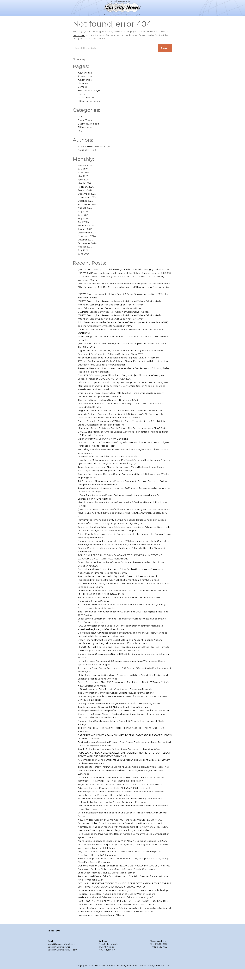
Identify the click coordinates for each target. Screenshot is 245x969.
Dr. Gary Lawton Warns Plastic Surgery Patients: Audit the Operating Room (119, 703)
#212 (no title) (85, 80)
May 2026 (83, 176)
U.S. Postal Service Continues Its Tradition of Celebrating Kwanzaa (114, 312)
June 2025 (83, 215)
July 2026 (83, 169)
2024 (80, 116)
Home (81, 94)
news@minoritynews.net (59, 947)
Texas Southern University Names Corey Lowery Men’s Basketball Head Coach (121, 467)
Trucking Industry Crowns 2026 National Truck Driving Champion (114, 707)
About (143, 965)
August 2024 (85, 246)
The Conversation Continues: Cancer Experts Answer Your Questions (116, 693)
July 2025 (83, 211)
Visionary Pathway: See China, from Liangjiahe (103, 439)
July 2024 (83, 250)
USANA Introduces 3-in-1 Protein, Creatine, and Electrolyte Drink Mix (115, 689)
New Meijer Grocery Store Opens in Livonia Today (105, 470)
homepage (79, 35)
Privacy (151, 965)
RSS (80, 130)
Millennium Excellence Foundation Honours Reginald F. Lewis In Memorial (119, 357)
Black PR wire (85, 120)
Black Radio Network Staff (92, 146)
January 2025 (85, 229)
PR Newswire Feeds (89, 101)
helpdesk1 (83, 150)
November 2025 (87, 197)
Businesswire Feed (88, 123)
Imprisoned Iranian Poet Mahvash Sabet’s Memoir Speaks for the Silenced (118, 580)
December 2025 (87, 194)
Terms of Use (162, 965)
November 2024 (87, 236)
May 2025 (83, 218)
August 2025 (85, 208)
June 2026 (83, 172)
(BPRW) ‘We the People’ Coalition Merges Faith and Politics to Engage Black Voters (123, 269)
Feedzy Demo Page (89, 90)
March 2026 (84, 183)
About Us (83, 83)
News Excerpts (86, 97)
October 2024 (85, 239)
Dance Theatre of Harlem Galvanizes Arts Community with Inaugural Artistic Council (124, 908)
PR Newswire (85, 127)
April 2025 (83, 222)
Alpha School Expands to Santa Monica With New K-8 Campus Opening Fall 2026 (122, 841)
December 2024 (87, 232)
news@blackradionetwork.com (61, 944)
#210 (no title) (85, 76)
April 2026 (83, 179)
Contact (82, 87)
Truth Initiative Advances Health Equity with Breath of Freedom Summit (118, 576)
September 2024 (87, 243)
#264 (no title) (85, 73)
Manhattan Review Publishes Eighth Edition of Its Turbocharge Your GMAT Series (122, 428)
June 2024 (83, 253)
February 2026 (86, 187)
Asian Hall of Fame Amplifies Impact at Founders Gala (107, 456)
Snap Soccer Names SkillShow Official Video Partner (106, 872)
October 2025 (85, 201)
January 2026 (85, 190)
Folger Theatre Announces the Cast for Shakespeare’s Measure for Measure (120, 410)
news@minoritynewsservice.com (62, 950)
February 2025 (86, 225)
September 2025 (87, 204)
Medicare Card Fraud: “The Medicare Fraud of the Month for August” (115, 897)
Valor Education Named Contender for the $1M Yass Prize (109, 308)
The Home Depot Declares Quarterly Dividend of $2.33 (108, 400)
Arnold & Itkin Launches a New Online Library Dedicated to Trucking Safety (119, 749)
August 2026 (85, 165)
